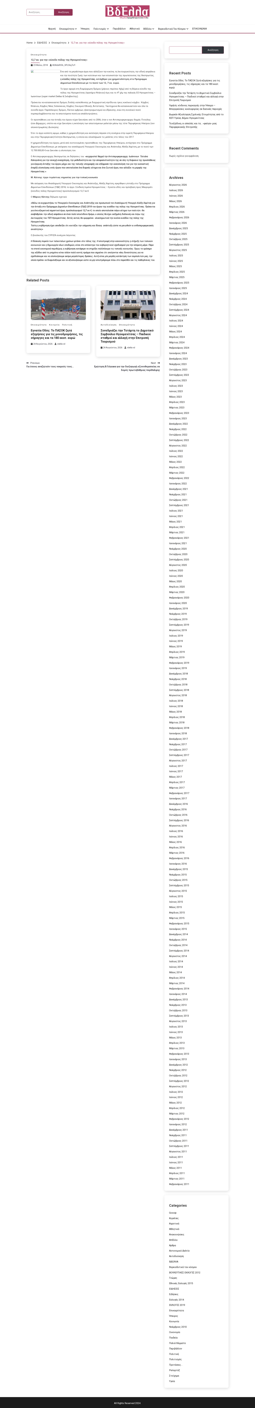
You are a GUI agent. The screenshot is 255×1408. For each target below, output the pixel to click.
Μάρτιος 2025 (176, 277)
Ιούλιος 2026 (176, 190)
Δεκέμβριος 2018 (178, 673)
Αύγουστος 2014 (178, 956)
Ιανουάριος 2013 (178, 1059)
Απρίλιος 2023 (177, 402)
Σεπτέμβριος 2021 (179, 505)
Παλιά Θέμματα (177, 1343)
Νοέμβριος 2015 (178, 874)
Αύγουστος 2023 (178, 380)
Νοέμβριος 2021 (178, 494)
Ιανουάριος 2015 (178, 929)
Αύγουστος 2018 (178, 695)
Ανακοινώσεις (176, 1234)
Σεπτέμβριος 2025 (179, 244)
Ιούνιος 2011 (176, 1162)
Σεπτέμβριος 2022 (179, 440)
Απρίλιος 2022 (177, 467)
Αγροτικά (174, 1223)
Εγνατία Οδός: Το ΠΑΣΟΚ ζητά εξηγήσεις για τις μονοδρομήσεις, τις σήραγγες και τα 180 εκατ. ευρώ (57, 334)
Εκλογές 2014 (176, 1299)
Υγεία (172, 1381)
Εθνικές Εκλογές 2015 (181, 1283)
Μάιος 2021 (175, 521)
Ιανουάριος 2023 (178, 418)
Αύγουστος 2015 (178, 891)
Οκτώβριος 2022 (178, 434)
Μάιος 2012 (175, 1102)
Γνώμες (173, 1277)
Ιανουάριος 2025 (178, 288)
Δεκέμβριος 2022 (178, 423)
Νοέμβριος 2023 (178, 364)
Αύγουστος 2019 (178, 630)
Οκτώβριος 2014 (178, 945)
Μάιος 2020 (175, 581)
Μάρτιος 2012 (176, 1113)
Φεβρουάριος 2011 (179, 1184)
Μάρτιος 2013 (176, 1048)
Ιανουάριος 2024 (178, 353)
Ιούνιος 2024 (176, 326)
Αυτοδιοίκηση (109, 325)
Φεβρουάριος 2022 (179, 478)
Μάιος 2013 (175, 1037)
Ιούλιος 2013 (176, 1026)
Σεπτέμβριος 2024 (179, 309)
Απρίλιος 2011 (177, 1173)
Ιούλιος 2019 (176, 635)
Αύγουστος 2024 (178, 315)
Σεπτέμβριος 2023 (179, 375)
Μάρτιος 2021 (176, 532)
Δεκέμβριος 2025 (178, 228)
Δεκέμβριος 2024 (178, 293)
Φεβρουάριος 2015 (179, 923)
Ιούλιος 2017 (176, 766)
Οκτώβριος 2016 (178, 815)
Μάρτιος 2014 (176, 983)
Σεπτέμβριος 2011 (179, 1146)
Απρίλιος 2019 (177, 652)
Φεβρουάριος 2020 (179, 597)
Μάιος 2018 (175, 711)
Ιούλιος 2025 (176, 255)
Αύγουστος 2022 (178, 445)
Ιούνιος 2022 (176, 456)
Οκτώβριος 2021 (178, 500)
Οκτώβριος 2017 (178, 749)
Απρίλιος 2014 (177, 977)
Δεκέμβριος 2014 (178, 934)
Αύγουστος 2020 (178, 565)
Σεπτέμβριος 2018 (179, 690)
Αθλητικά (135, 28)
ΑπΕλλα (173, 1240)
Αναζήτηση (213, 50)
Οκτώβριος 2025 (178, 239)
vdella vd (61, 344)
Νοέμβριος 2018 (178, 679)
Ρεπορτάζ (174, 1370)
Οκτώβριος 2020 (178, 554)
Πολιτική (67, 325)
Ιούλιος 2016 (176, 831)
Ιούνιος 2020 (176, 576)
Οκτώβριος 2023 (178, 369)
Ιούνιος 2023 (176, 391)
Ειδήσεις (173, 1294)
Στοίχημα (174, 1375)
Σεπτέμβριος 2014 (179, 950)
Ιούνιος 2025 (176, 261)
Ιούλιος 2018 (176, 700)
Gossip (172, 1212)
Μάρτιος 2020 (176, 592)
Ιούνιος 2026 (176, 195)
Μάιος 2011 (175, 1168)
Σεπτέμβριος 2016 (179, 820)
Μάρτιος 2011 (176, 1178)
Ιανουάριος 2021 (178, 543)
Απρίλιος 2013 (177, 1043)
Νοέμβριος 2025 (178, 233)
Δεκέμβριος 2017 (178, 739)
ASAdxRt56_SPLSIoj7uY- (64, 65)
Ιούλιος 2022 (176, 451)
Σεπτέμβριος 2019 (179, 624)
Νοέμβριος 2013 (178, 1005)
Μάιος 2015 (175, 907)
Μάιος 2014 (175, 972)
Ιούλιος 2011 (176, 1157)
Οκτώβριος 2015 (178, 880)
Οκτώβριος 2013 (178, 1010)
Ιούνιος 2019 (176, 641)
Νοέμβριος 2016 (178, 809)
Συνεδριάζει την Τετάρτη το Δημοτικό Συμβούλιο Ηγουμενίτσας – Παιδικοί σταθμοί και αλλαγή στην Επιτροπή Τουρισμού (127, 336)
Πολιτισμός (99, 28)
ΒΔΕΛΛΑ (173, 1261)
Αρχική (52, 28)
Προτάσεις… (175, 1364)
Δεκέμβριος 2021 (178, 489)
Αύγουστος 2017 (178, 760)
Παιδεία (173, 1337)
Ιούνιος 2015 (176, 901)
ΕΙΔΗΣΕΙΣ (174, 1288)
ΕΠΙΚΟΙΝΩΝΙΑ (199, 28)
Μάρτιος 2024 (176, 342)
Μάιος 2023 (175, 396)
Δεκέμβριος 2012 (178, 1064)
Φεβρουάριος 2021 (179, 537)
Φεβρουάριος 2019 (179, 662)
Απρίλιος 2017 (177, 782)
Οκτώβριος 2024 (178, 304)
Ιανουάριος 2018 (178, 733)
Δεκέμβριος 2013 (178, 999)
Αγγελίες (174, 1218)
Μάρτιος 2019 (176, 657)
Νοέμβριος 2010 (178, 1326)
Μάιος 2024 (175, 331)
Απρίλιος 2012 (177, 1108)
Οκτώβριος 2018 (178, 684)
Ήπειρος (85, 28)
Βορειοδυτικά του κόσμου (172, 28)
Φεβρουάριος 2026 (179, 217)
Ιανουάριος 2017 (178, 798)
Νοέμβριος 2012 (178, 1070)
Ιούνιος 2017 (176, 771)
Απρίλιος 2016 (177, 847)
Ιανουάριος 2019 (178, 668)
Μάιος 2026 (175, 201)
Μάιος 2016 (175, 842)
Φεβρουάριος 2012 (179, 1119)
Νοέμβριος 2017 (178, 744)
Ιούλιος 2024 (176, 320)
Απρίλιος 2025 (177, 271)
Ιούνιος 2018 (176, 706)
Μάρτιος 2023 (176, 407)
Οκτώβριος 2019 (178, 619)
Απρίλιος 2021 (177, 527)
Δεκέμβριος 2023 (178, 358)
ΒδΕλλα (147, 28)
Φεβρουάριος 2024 (179, 347)
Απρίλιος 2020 (177, 586)
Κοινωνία (54, 325)
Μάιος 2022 (175, 461)
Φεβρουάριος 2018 (179, 728)
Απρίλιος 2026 (177, 206)
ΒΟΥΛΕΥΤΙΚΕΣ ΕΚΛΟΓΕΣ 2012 (184, 1272)
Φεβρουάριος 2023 (179, 413)
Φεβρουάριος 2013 (179, 1053)
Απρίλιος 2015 (177, 912)
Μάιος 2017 (175, 776)
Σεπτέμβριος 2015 (179, 885)
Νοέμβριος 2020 (178, 548)
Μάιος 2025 (175, 266)
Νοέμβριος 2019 (178, 613)
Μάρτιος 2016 (176, 852)
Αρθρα (172, 1245)
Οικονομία (174, 1332)
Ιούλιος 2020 (176, 570)
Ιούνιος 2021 (176, 516)
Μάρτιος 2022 (176, 472)
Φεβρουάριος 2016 (179, 858)
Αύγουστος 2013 (178, 1021)
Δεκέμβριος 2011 (178, 1129)
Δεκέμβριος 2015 (178, 869)
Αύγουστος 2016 (178, 825)
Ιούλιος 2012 (176, 1092)
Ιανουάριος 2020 (178, 603)
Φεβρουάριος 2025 (179, 282)
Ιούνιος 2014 (176, 967)
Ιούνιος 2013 (176, 1032)
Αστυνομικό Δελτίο (179, 1250)
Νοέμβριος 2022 (178, 429)
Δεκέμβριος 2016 (178, 804)
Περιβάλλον (119, 28)
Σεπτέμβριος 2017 (179, 755)
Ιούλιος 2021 (176, 510)
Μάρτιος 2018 (176, 722)
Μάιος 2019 (175, 646)
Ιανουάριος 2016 (178, 863)
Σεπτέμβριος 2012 (179, 1081)
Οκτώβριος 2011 (178, 1140)
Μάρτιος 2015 (176, 918)
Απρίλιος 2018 (177, 717)
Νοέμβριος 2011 (178, 1135)
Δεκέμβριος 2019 (178, 608)
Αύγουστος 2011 (178, 1151)
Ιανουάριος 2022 (178, 483)
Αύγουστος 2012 (178, 1086)
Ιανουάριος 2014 (178, 994)
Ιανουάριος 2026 (178, 223)
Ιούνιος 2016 (176, 836)
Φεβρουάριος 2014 (179, 988)
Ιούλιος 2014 (176, 961)
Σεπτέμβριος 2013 (179, 1015)
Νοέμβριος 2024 (178, 299)
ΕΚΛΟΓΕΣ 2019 (177, 1305)
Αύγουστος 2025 (178, 250)
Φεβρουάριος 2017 (179, 793)
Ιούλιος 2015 (176, 896)
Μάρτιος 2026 (176, 212)
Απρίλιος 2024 (177, 337)
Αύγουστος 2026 (178, 184)
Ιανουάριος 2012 (178, 1124)
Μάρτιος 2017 (176, 787)
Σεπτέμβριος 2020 (179, 559)
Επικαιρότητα (66, 28)
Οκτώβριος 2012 (178, 1075)
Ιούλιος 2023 (176, 385)
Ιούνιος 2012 (176, 1097)
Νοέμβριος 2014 (178, 939)
